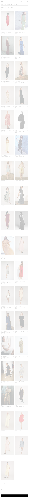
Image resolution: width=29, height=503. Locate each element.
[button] (14, 495)
